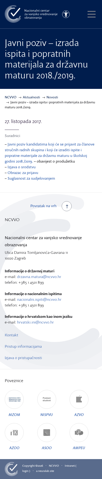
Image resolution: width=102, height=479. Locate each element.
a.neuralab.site (45, 471)
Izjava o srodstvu (22, 166)
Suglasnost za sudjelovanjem (31, 178)
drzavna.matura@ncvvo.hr (39, 276)
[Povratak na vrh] (67, 206)
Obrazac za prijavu (23, 172)
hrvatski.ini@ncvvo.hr (35, 322)
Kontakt (11, 335)
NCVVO (54, 466)
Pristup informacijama (23, 346)
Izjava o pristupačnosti (23, 357)
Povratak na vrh (43, 205)
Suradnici (12, 135)
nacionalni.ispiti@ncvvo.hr (39, 299)
